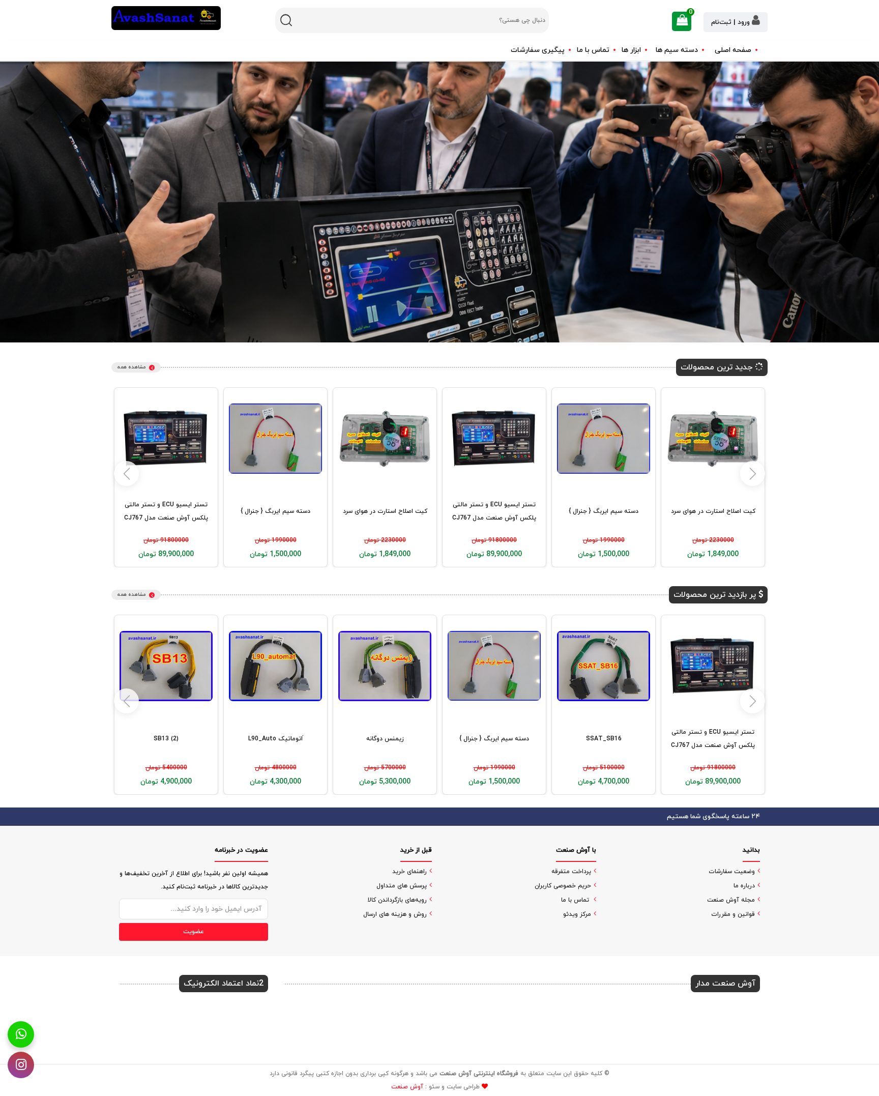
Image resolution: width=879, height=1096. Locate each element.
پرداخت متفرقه (571, 872)
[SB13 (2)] (166, 666)
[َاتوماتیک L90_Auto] (275, 666)
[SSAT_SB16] (603, 666)
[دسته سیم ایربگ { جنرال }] (603, 438)
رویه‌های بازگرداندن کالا (397, 900)
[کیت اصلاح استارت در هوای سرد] (712, 439)
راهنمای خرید (409, 872)
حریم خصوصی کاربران (563, 886)
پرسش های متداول (401, 886)
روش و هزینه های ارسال (395, 914)
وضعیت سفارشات (732, 872)
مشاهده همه (131, 367)
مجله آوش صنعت (731, 900)
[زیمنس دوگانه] (384, 666)
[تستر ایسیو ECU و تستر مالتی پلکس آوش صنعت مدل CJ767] (494, 439)
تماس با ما (593, 50)
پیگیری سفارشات (538, 50)
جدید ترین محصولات (718, 367)
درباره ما (744, 886)
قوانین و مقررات (733, 914)
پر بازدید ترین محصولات (715, 594)
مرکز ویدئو (577, 914)
